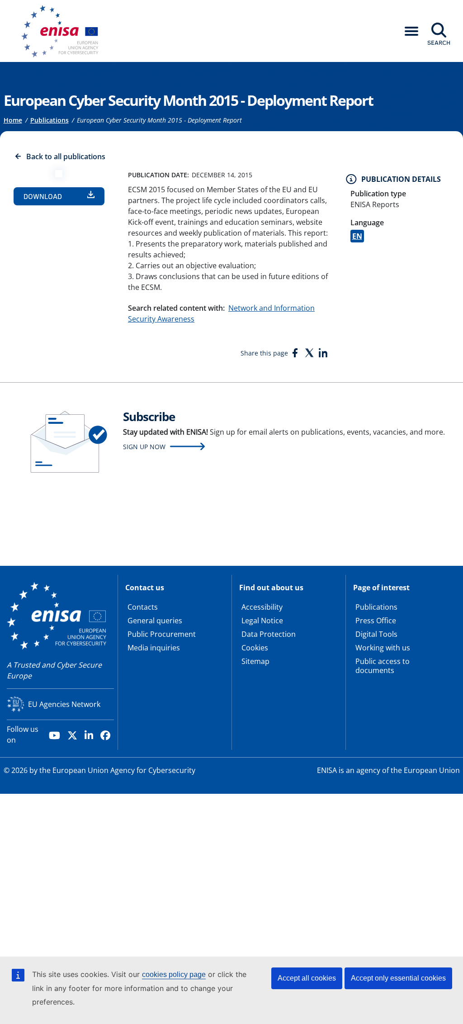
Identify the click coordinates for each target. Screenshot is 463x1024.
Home (13, 120)
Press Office (375, 621)
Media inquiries (154, 648)
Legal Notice (262, 621)
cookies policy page (174, 974)
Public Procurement (162, 634)
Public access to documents (382, 665)
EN (357, 236)
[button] (411, 31)
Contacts (143, 607)
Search (438, 42)
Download (43, 196)
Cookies (254, 648)
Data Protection (268, 634)
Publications (49, 120)
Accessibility (262, 607)
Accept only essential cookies (398, 978)
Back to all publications (65, 156)
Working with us (382, 648)
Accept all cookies (307, 978)
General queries (155, 621)
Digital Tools (376, 634)
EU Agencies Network (64, 704)
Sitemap (255, 661)
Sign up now (144, 446)
